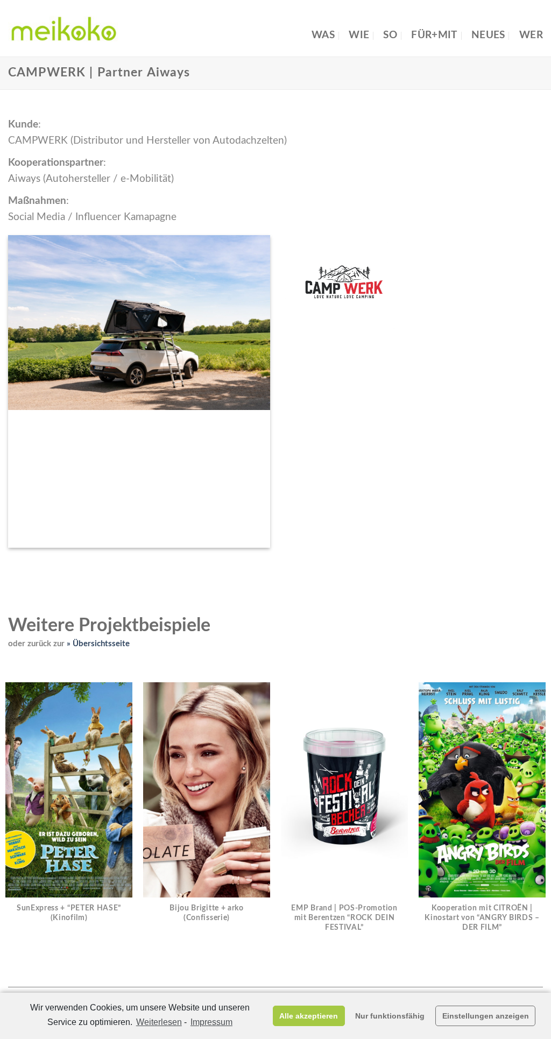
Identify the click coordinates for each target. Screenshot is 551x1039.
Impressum (211, 1022)
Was (323, 35)
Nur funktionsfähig (390, 1016)
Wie (359, 35)
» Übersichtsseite (98, 644)
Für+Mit (434, 35)
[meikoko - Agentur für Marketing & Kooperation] (63, 28)
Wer (531, 35)
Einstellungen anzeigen (485, 1016)
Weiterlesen (159, 1022)
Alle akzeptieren (308, 1016)
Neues (488, 35)
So (390, 35)
